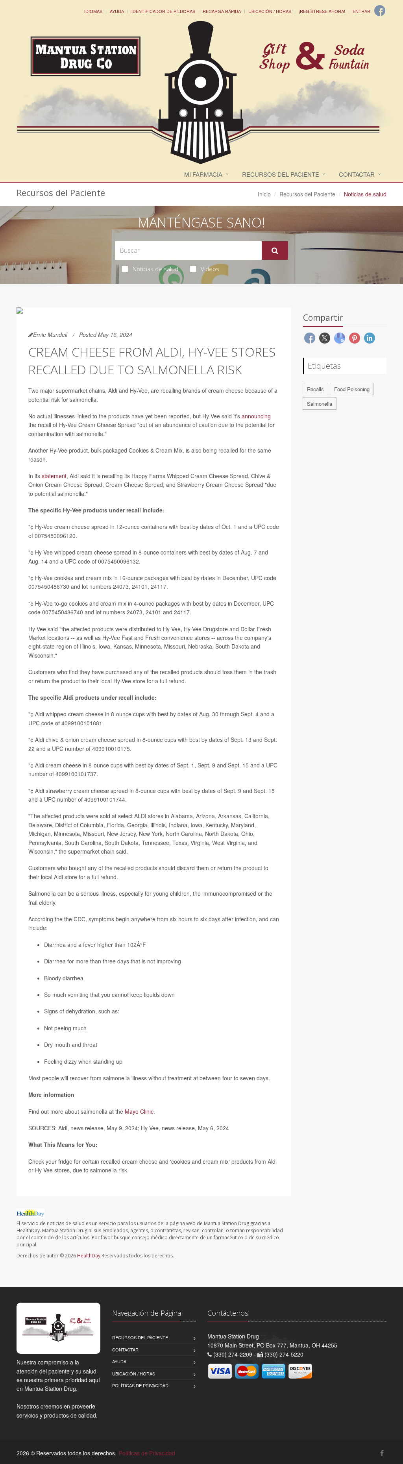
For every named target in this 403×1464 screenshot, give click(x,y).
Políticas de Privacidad (140, 1385)
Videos (210, 269)
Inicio (264, 194)
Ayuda (117, 11)
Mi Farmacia (203, 174)
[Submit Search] (275, 250)
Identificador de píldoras (163, 11)
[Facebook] (379, 10)
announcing (256, 416)
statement (54, 476)
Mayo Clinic (139, 1111)
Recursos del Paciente (280, 174)
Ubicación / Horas (269, 11)
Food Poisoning (352, 389)
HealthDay (88, 1255)
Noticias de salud (155, 269)
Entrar (361, 11)
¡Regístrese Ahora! (322, 11)
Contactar (357, 174)
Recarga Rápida (222, 11)
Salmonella (319, 403)
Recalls (315, 389)
